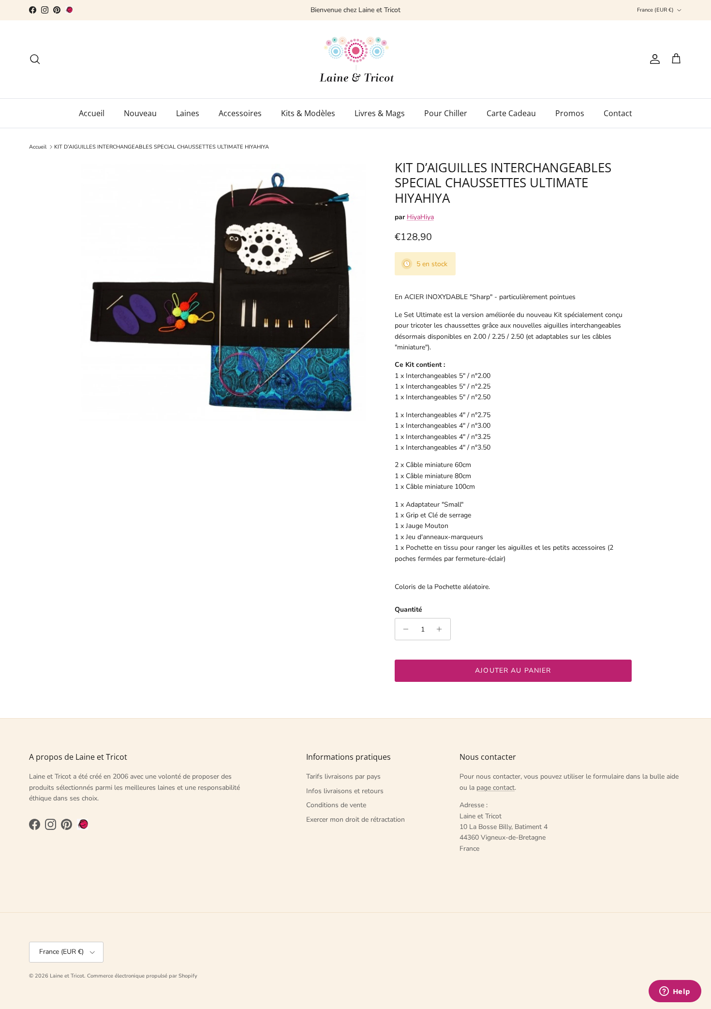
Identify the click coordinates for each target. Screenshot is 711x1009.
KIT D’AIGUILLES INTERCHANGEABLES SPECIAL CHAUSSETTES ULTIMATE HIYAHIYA (161, 147)
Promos (569, 113)
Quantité (408, 609)
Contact (618, 113)
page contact (495, 787)
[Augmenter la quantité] (441, 629)
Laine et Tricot (67, 975)
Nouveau (140, 113)
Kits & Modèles (308, 113)
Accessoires (240, 113)
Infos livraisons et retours (345, 791)
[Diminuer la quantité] (403, 629)
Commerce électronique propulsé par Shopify (142, 975)
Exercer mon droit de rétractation (355, 819)
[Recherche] (35, 59)
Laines (187, 113)
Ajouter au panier (513, 670)
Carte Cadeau (511, 113)
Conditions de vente (336, 805)
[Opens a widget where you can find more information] (674, 992)
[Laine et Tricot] (355, 59)
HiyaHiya (420, 217)
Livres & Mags (380, 113)
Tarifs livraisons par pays (343, 776)
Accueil (91, 113)
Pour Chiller (445, 113)
